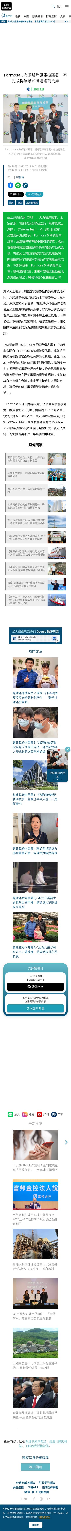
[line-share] (18, 185)
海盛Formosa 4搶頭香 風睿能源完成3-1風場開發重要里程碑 (26, 584)
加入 (17, 1114)
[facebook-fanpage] (34, 1499)
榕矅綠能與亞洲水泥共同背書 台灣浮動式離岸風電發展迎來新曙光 (26, 537)
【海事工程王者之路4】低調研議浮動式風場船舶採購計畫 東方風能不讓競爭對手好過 (26, 600)
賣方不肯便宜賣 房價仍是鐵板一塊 (26, 490)
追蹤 (31, 1114)
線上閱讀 (35, 1467)
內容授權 (18, 1487)
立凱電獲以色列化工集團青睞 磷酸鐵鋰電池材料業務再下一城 (26, 506)
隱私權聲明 (44, 1517)
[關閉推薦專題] (67, 749)
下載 (60, 1114)
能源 (20, 202)
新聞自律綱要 (50, 1487)
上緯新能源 (32, 202)
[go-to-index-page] (29, 89)
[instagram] (41, 1499)
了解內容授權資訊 (37, 1446)
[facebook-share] (10, 185)
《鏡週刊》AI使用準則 (35, 1492)
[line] (24, 1499)
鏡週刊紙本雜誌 (36, 1441)
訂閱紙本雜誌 (6, 6)
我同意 (35, 1525)
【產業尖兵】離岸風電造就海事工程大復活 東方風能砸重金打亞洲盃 (26, 568)
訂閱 (46, 1114)
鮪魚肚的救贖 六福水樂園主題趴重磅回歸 (26, 474)
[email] (49, 1499)
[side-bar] (67, 6)
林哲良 (20, 177)
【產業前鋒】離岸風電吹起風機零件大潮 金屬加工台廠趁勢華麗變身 (26, 553)
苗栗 (11, 202)
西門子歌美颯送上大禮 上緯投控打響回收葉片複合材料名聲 (26, 459)
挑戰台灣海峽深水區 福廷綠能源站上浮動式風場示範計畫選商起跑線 (26, 521)
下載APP (33, 1487)
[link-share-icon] (25, 185)
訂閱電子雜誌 (47, 1483)
